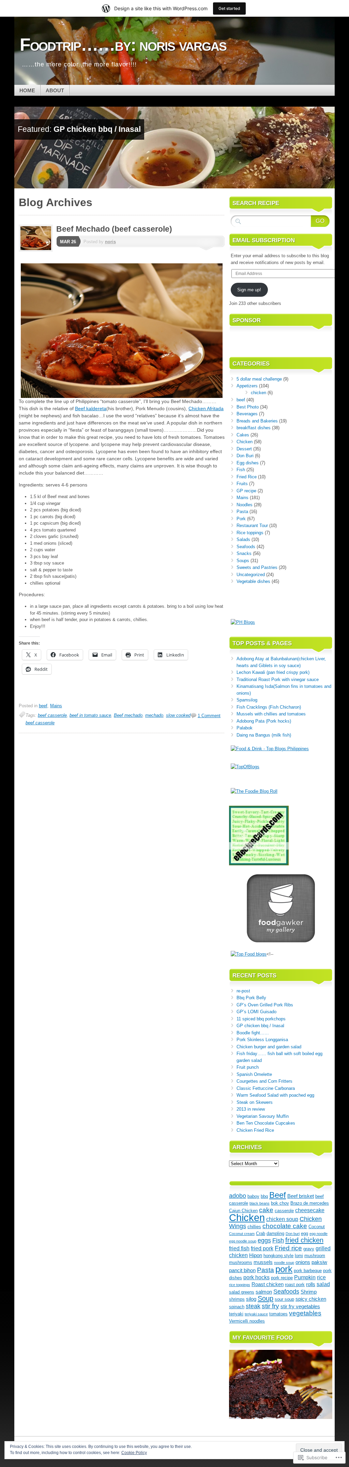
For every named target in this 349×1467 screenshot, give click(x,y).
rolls (310, 1284)
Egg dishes (248, 462)
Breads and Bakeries (257, 420)
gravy (308, 1248)
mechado (154, 715)
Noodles (245, 504)
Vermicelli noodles (247, 1321)
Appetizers (247, 385)
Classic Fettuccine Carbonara (266, 1088)
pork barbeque (308, 1270)
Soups (243, 560)
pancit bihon (242, 1270)
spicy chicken (310, 1299)
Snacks (244, 553)
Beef (277, 1195)
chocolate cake (284, 1226)
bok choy (280, 1203)
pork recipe (282, 1277)
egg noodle (318, 1234)
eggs (264, 1240)
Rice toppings (250, 532)
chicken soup (282, 1219)
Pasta (242, 511)
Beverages (247, 413)
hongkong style (278, 1255)
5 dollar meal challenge (259, 379)
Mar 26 (68, 241)
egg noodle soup (242, 1241)
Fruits (242, 483)
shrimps (237, 1299)
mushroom (314, 1255)
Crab (260, 1233)
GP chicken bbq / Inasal (97, 129)
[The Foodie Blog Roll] (254, 791)
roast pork (295, 1284)
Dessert (244, 448)
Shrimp (309, 1292)
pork (283, 1269)
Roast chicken (268, 1284)
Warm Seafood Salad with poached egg (275, 1095)
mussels (263, 1262)
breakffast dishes (254, 427)
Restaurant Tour (252, 525)
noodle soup (284, 1263)
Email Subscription (263, 240)
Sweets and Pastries (257, 567)
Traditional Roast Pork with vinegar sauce (278, 679)
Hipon (255, 1255)
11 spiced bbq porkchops (261, 1018)
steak (253, 1306)
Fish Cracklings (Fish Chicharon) (269, 707)
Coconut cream (242, 1234)
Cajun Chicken (243, 1210)
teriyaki (236, 1313)
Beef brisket (300, 1196)
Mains (56, 705)
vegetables (305, 1313)
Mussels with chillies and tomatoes (271, 713)
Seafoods (246, 546)
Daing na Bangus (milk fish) (264, 735)
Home (27, 90)
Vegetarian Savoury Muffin (263, 1116)
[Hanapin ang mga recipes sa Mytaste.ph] (249, 954)
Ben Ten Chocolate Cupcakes (266, 1123)
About (55, 90)
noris (110, 241)
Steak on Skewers (255, 1102)
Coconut (316, 1226)
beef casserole (52, 715)
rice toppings (239, 1285)
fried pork (262, 1248)
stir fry (270, 1306)
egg (304, 1233)
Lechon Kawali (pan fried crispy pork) (273, 672)
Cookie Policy (134, 1452)
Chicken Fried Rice (255, 1130)
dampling (275, 1233)
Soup (265, 1298)
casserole (284, 1210)
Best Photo (248, 407)
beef (43, 705)
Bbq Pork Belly (251, 997)
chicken (258, 392)
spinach (236, 1306)
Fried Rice (247, 476)
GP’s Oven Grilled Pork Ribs (265, 1004)
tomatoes (278, 1313)
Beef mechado (128, 715)
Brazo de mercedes (309, 1203)
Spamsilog (247, 699)
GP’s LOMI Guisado (256, 1011)
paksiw (319, 1262)
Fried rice (288, 1248)
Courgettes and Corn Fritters (264, 1081)
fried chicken (304, 1240)
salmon (264, 1292)
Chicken (245, 441)
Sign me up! (249, 289)
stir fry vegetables (300, 1306)
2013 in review (251, 1109)
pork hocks (256, 1277)
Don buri (293, 1234)
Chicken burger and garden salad (269, 1046)
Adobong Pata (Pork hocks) (264, 721)
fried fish (239, 1248)
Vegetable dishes (253, 581)
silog (251, 1299)
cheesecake (309, 1210)
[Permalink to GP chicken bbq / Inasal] (174, 186)
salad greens (241, 1292)
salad (323, 1284)
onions (302, 1262)
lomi (299, 1255)
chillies (254, 1226)
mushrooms (240, 1262)
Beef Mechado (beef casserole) (114, 229)
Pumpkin (305, 1277)
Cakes (243, 434)
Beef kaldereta (90, 408)
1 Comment (209, 715)
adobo (237, 1195)
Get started (229, 8)
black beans (259, 1203)
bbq (264, 1196)
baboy (253, 1196)
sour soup (284, 1299)
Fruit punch (248, 1067)
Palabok (245, 727)
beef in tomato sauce (90, 715)
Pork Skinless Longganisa (263, 1039)
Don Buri (245, 455)
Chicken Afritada (206, 408)
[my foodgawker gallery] (281, 940)
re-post (243, 990)
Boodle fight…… (253, 1032)
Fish (241, 469)
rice (321, 1277)
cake (266, 1210)
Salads (243, 539)
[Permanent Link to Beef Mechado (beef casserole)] (37, 250)
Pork (241, 518)
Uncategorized (251, 574)
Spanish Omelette (254, 1074)
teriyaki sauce (256, 1314)
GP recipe (246, 490)
